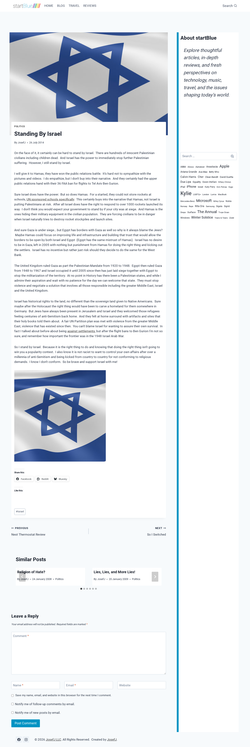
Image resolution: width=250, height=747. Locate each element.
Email (71, 685)
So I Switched (156, 531)
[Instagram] (26, 739)
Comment (21, 636)
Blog (61, 5)
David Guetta (226, 176)
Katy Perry (210, 187)
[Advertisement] (122, 21)
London (205, 194)
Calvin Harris (188, 177)
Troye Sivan (224, 212)
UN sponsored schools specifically (50, 199)
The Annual (207, 211)
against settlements (81, 331)
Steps (183, 212)
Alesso (191, 167)
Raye (191, 206)
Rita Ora (199, 206)
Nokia (229, 201)
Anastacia (212, 166)
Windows (185, 218)
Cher (201, 177)
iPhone (191, 186)
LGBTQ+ (197, 194)
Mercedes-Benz (187, 201)
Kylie (185, 193)
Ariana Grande (188, 171)
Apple (224, 166)
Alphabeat (200, 167)
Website (124, 685)
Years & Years (221, 218)
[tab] (81, 589)
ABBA (183, 167)
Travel (74, 5)
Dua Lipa (185, 181)
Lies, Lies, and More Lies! (114, 572)
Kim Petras (222, 187)
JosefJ (22, 142)
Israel (20, 511)
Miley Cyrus (218, 201)
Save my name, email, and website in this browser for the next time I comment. (63, 695)
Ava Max (203, 171)
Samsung (210, 206)
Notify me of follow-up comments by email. (45, 704)
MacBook (222, 194)
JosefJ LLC (53, 739)
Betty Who (214, 172)
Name (18, 685)
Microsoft (204, 200)
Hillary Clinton (224, 182)
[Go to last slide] (22, 577)
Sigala (219, 206)
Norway (183, 206)
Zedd (231, 218)
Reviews (89, 5)
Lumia (213, 194)
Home (48, 5)
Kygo (231, 187)
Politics (19, 126)
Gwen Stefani (209, 181)
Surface (191, 212)
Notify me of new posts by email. (37, 712)
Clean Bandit (211, 176)
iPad (182, 186)
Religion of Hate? (31, 572)
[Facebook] (19, 739)
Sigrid (227, 206)
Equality (197, 181)
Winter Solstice (202, 217)
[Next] (155, 577)
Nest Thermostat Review (28, 531)
